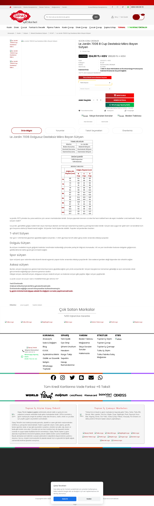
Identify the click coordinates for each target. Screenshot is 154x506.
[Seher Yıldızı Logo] (79, 325)
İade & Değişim (50, 342)
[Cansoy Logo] (116, 440)
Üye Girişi (65, 342)
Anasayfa (47, 339)
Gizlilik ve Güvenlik (51, 358)
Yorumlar (60, 130)
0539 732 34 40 (31, 359)
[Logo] (23, 17)
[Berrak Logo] (105, 440)
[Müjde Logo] (130, 325)
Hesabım (65, 350)
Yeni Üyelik (65, 339)
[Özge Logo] (123, 437)
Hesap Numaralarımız (67, 363)
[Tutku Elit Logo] (11, 325)
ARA (96, 17)
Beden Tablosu (44, 7)
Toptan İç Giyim (104, 339)
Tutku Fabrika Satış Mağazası (106, 356)
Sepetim (65, 358)
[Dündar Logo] (134, 437)
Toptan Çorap (104, 342)
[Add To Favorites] (91, 111)
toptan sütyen (37, 305)
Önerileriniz (127, 130)
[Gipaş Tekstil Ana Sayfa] (88, 433)
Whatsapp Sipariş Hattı (121, 105)
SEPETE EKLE (121, 95)
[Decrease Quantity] (93, 100)
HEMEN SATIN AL (120, 100)
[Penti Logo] (101, 325)
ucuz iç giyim (24, 305)
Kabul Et (65, 499)
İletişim (46, 362)
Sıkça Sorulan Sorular (101, 115)
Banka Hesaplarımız (30, 7)
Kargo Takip (66, 354)
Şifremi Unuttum (68, 346)
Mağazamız (56, 7)
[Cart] (138, 17)
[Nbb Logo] (57, 325)
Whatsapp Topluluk (48, 367)
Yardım (64, 7)
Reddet (89, 499)
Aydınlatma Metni (51, 354)
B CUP (102, 63)
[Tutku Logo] (99, 433)
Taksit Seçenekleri (93, 130)
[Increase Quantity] (100, 100)
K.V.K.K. (45, 350)
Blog (45, 346)
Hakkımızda (17, 7)
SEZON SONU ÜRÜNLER (89, 41)
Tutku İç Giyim (103, 350)
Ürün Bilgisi (26, 130)
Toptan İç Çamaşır (106, 346)
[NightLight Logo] (32, 325)
